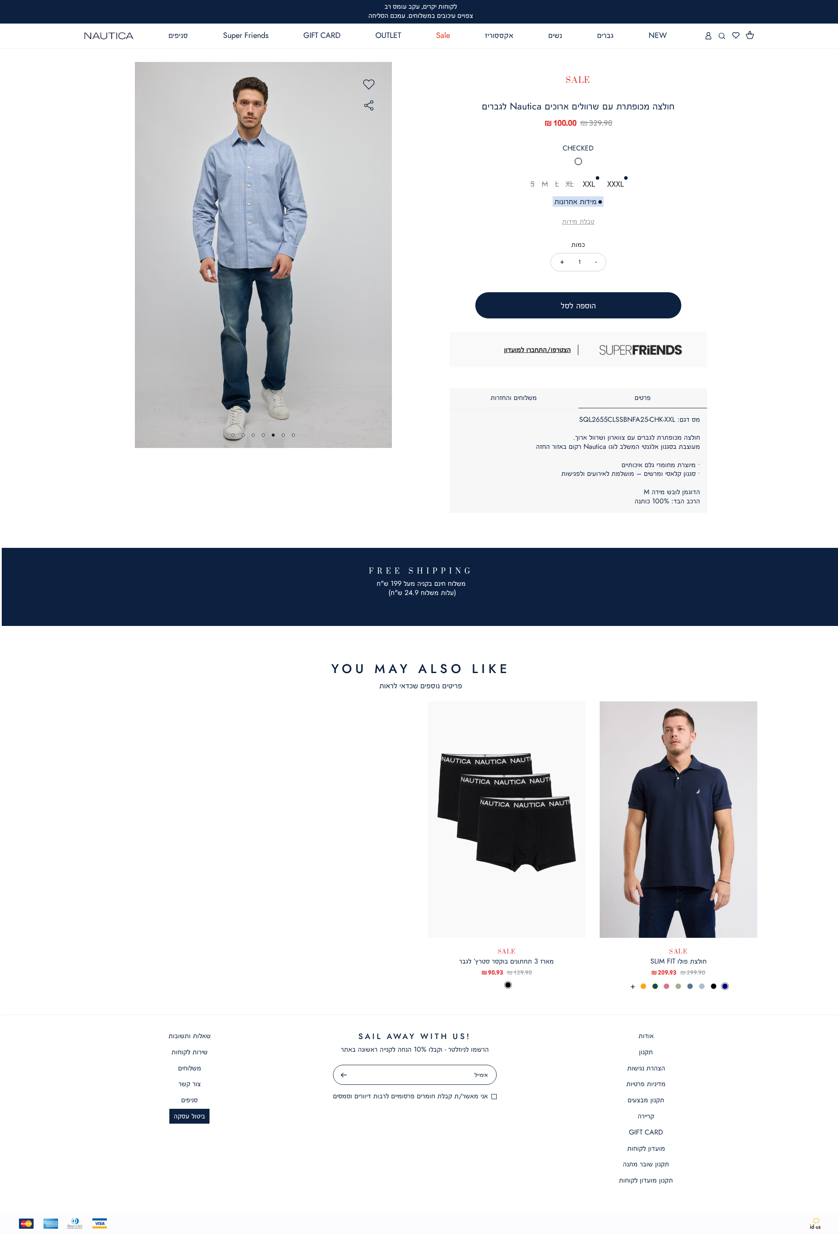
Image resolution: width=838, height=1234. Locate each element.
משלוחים (189, 1068)
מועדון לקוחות (646, 1148)
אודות (646, 1036)
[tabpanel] (263, 255)
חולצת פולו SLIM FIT (678, 961)
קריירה (646, 1116)
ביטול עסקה (189, 1116)
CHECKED (578, 148)
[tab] (642, 398)
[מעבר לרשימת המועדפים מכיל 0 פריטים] (735, 36)
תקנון (646, 1052)
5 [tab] (253, 435)
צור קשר (190, 1084)
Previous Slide (145, 255)
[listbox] (578, 164)
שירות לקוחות (190, 1052)
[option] (578, 161)
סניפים (189, 1100)
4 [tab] (263, 435)
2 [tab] (283, 435)
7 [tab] (233, 435)
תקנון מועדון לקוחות (646, 1180)
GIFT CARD (646, 1132)
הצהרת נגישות (646, 1068)
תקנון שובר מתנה (646, 1164)
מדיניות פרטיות (646, 1084)
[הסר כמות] (596, 261)
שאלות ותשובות (189, 1036)
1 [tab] (293, 435)
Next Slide (381, 255)
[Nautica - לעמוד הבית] (109, 35)
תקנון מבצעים (646, 1100)
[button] (750, 35)
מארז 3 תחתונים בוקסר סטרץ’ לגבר (506, 961)
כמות (578, 244)
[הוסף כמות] (562, 261)
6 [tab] (243, 435)
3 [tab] (273, 435)
